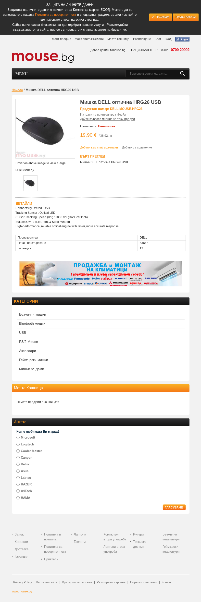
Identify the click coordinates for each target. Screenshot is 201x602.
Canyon (26, 457)
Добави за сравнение (137, 147)
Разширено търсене (111, 582)
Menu (21, 74)
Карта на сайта (47, 582)
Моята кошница (118, 39)
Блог (158, 39)
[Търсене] (184, 74)
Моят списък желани (89, 39)
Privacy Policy (22, 582)
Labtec (26, 478)
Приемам (162, 17)
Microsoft (28, 437)
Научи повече (186, 17)
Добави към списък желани (99, 147)
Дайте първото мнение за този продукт (107, 119)
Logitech (27, 444)
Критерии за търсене (77, 582)
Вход (168, 39)
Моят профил (61, 39)
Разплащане (142, 39)
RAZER (26, 484)
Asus (24, 471)
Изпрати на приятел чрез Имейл (103, 114)
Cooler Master (31, 451)
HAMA (25, 498)
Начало (17, 90)
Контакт (167, 582)
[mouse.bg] (43, 57)
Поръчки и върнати (143, 582)
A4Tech (26, 491)
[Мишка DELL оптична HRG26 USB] (30, 181)
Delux (25, 464)
